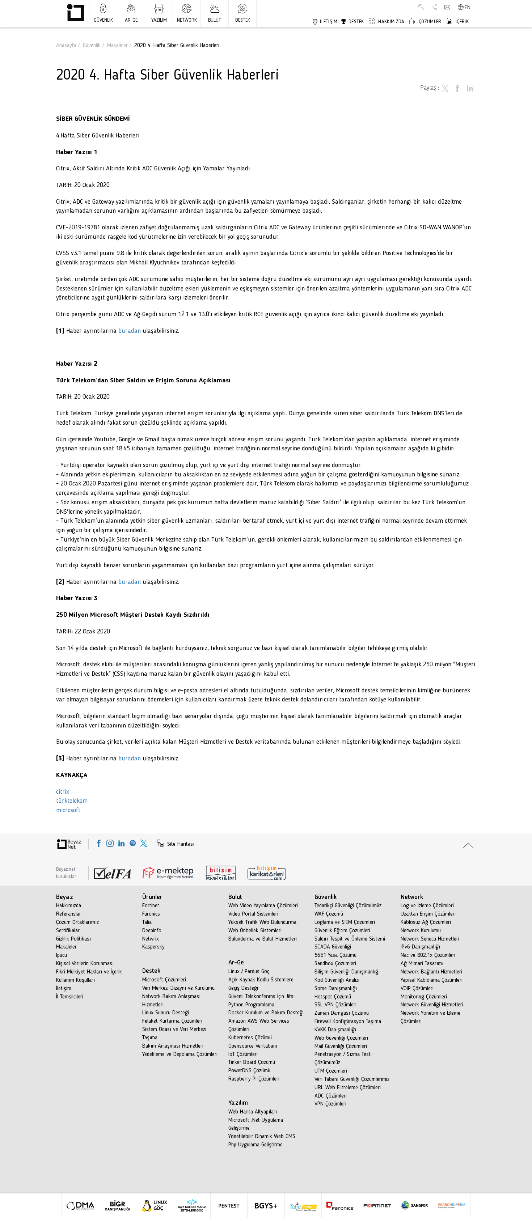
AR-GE (131, 20)
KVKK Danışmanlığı (335, 1030)
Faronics (151, 914)
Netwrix (150, 939)
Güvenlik (92, 45)
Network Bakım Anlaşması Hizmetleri (171, 1001)
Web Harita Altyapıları (252, 1112)
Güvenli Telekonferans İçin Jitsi (261, 997)
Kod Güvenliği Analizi (336, 980)
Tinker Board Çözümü (251, 1062)
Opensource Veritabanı (252, 1046)
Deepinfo (151, 931)
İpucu (61, 955)
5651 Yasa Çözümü (335, 955)
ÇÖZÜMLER (429, 21)
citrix (62, 792)
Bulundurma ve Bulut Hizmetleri (262, 939)
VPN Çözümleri (330, 1104)
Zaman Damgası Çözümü (341, 1013)
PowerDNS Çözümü (249, 1071)
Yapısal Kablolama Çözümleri (432, 980)
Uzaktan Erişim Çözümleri (428, 914)
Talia (147, 922)
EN (467, 7)
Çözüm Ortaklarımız (77, 922)
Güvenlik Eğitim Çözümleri (342, 931)
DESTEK (242, 20)
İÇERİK (461, 21)
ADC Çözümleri (330, 1096)
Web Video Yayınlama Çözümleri (263, 906)
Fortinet (150, 906)
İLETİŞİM (328, 21)
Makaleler (117, 45)
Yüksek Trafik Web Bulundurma (262, 922)
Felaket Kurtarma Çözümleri (172, 1021)
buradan (129, 331)
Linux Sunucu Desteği (165, 1013)
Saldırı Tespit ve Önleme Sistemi (349, 939)
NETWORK (187, 20)
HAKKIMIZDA (390, 21)
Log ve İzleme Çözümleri (427, 906)
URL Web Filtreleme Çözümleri (347, 1088)
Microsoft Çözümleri (164, 980)
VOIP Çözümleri (417, 989)
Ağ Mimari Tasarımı (422, 964)
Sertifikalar (68, 931)
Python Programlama (251, 1005)
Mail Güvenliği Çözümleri (340, 1046)
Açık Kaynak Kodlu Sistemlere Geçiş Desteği (261, 984)
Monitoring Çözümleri (424, 997)
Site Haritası (179, 844)
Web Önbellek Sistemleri (255, 931)
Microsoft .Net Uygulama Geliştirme (255, 1124)
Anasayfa (66, 45)
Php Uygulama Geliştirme (255, 1145)
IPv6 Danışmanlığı (420, 947)
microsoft (68, 810)
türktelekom (72, 801)
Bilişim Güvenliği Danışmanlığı (347, 972)
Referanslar (68, 914)
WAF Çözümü (328, 914)
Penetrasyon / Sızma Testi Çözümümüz (343, 1059)
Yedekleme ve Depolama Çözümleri (180, 1054)
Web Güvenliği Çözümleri (341, 1038)
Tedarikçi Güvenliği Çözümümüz (347, 906)
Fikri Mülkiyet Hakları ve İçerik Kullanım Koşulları (89, 976)
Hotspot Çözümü (332, 997)
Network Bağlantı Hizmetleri (431, 972)
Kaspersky (153, 947)
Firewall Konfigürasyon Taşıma (347, 1021)
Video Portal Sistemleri (253, 914)
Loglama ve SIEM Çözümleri (344, 922)
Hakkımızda (68, 906)
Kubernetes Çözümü (250, 1038)
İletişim (63, 989)
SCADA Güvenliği (332, 947)
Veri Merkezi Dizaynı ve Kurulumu (178, 988)
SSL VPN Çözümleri (335, 1005)
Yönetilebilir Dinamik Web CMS (261, 1137)
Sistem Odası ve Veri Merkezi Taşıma (174, 1034)
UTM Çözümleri (330, 1071)
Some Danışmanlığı (335, 989)
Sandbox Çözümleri (335, 964)
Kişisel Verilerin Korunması (85, 964)
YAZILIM (159, 20)
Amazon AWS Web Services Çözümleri (258, 1025)
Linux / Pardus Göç (248, 972)
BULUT (214, 20)
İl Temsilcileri (69, 997)
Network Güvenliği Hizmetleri (432, 1005)
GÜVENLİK (103, 20)
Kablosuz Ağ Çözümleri (426, 922)
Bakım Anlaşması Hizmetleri (172, 1046)
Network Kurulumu (421, 931)
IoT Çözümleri (243, 1054)
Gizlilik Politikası (73, 939)
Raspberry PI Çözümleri (253, 1079)
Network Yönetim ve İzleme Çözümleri (430, 1017)
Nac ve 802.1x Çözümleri (428, 955)
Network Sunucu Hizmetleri (430, 939)
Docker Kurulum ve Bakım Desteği (266, 1013)
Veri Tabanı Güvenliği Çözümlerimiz (351, 1079)
